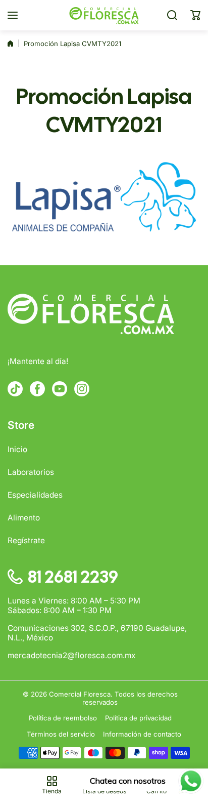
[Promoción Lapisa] (104, 199)
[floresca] (104, 15)
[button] (195, 15)
